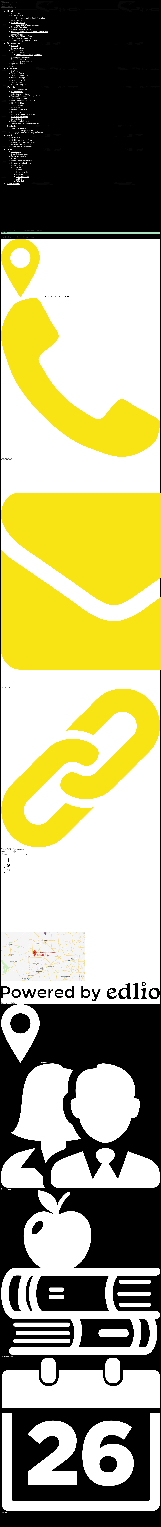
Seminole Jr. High (18, 78)
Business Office (17, 48)
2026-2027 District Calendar (27, 25)
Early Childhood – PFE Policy (23, 101)
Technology (16, 66)
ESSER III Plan (17, 103)
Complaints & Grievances (21, 38)
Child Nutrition (17, 50)
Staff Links (15, 138)
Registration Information (20, 121)
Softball (19, 179)
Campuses (44, 1062)
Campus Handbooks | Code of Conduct (26, 96)
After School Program (20, 94)
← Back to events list (11, 237)
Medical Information (19, 110)
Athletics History (18, 167)
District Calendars (18, 23)
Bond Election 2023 (19, 20)
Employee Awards (18, 156)
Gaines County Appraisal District (24, 41)
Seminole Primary (18, 73)
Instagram (8, 870)
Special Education (18, 64)
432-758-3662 (6, 459)
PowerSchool (16, 119)
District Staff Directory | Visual (23, 142)
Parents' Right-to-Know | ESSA (23, 114)
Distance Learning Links (21, 163)
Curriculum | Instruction (20, 57)
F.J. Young (15, 71)
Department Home (18, 165)
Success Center (17, 82)
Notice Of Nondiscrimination (12, 849)
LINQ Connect (17, 107)
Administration (17, 13)
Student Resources (18, 128)
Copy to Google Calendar (11, 230)
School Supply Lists (19, 89)
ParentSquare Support (19, 116)
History (14, 158)
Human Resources (18, 59)
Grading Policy (17, 105)
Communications (18, 52)
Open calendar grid (30, 237)
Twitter (8, 865)
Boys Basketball (22, 172)
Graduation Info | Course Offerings (25, 130)
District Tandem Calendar (21, 29)
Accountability (17, 92)
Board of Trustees (18, 16)
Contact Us (5, 687)
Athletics (14, 46)
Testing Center (17, 34)
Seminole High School (20, 80)
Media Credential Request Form (29, 55)
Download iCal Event (33, 230)
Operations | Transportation (22, 61)
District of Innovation (19, 154)
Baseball (19, 170)
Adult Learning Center (20, 84)
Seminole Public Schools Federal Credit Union (29, 32)
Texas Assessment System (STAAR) (25, 123)
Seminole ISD (6, 233)
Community (16, 152)
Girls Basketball (22, 176)
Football (19, 174)
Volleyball (20, 181)
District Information (19, 27)
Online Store (16, 112)
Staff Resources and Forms (21, 140)
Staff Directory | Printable (21, 144)
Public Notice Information (21, 161)
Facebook (8, 860)
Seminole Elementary (19, 75)
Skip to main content (9, 2)
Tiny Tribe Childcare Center (22, 36)
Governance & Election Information (30, 18)
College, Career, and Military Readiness (27, 133)
